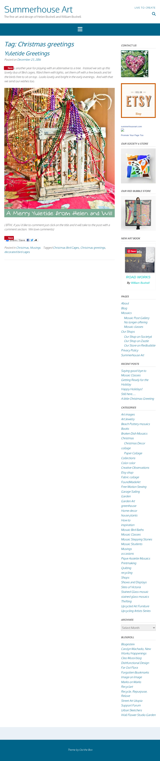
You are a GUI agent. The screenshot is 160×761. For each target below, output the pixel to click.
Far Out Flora (129, 667)
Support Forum (130, 705)
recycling (126, 573)
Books (125, 428)
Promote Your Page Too (132, 135)
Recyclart (127, 687)
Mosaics (126, 313)
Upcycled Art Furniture (135, 606)
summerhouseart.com (131, 126)
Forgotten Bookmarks (135, 672)
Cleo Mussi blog (131, 658)
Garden (126, 496)
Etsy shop (127, 472)
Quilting (126, 568)
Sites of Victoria (131, 587)
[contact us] (134, 76)
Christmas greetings (92, 247)
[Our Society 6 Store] (138, 182)
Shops (125, 577)
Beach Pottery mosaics (135, 424)
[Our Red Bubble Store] (138, 230)
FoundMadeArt (130, 482)
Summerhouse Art (38, 9)
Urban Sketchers (131, 710)
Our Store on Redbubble (139, 345)
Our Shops (128, 331)
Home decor (129, 511)
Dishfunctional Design (135, 663)
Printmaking (128, 563)
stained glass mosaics (135, 596)
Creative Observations (135, 467)
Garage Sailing (130, 491)
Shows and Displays (134, 582)
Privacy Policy (129, 350)
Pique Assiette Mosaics (135, 558)
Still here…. (128, 394)
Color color (128, 463)
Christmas (22, 247)
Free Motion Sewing (133, 487)
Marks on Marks (131, 682)
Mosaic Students (131, 544)
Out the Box (85, 749)
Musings (35, 247)
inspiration (127, 525)
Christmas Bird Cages (66, 247)
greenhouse (128, 506)
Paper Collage (133, 453)
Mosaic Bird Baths (132, 530)
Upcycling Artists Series (135, 611)
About (125, 303)
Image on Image (131, 677)
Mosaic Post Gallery (136, 318)
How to (125, 520)
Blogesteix (127, 644)
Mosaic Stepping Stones (136, 539)
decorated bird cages (17, 252)
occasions (127, 553)
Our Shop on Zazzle (136, 341)
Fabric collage (130, 477)
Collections (128, 458)
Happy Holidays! (131, 389)
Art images (128, 414)
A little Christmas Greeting (137, 398)
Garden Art (128, 501)
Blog (124, 308)
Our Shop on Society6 (138, 337)
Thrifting (126, 601)
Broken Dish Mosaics (134, 433)
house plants (129, 515)
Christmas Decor (134, 443)
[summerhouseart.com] (122, 130)
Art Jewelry (127, 419)
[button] (80, 29)
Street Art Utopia (131, 701)
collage (126, 448)
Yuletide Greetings (26, 53)
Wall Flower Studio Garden (138, 715)
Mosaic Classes (130, 534)
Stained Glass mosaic (134, 592)
